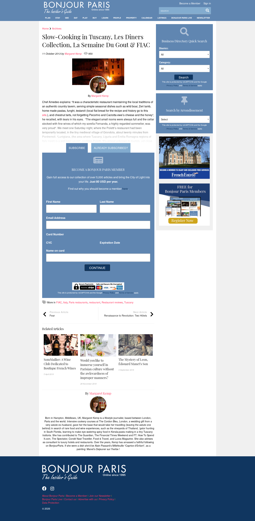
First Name (53, 202)
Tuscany (128, 302)
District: (163, 48)
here (125, 189)
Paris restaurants (78, 302)
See (67, 17)
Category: (165, 62)
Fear (59, 313)
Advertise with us (87, 499)
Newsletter (203, 17)
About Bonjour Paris (53, 495)
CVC (49, 243)
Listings (162, 17)
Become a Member (189, 3)
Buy (95, 17)
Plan (47, 17)
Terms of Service (126, 292)
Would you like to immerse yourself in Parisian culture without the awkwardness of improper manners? (97, 369)
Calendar (147, 17)
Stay (57, 17)
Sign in (207, 3)
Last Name (107, 202)
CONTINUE (97, 267)
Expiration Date (110, 243)
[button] (61, 364)
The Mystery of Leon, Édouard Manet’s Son (133, 361)
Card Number (55, 234)
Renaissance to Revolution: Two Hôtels (125, 313)
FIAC (59, 302)
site (44, 115)
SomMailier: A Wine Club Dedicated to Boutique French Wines (60, 363)
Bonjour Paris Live (181, 17)
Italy (65, 302)
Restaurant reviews (112, 302)
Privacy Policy (109, 292)
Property (131, 17)
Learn (105, 17)
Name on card (55, 251)
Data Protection (50, 502)
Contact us (70, 499)
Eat (76, 17)
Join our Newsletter (99, 495)
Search (184, 77)
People (117, 17)
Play (85, 17)
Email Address (55, 218)
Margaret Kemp (73, 53)
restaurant (94, 302)
